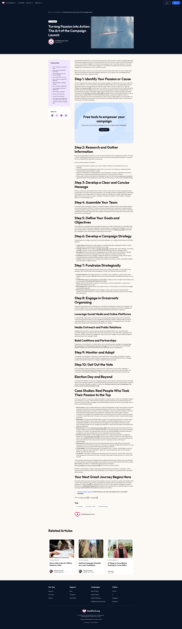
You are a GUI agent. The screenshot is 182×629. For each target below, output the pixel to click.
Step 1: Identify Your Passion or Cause (60, 67)
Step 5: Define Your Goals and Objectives (59, 80)
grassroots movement (126, 176)
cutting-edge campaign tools (90, 486)
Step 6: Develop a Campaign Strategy (59, 83)
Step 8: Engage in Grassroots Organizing (59, 89)
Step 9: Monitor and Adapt (59, 91)
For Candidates (56, 12)
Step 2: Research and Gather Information (59, 71)
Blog (49, 12)
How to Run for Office (90, 506)
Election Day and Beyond (58, 96)
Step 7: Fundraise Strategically (59, 86)
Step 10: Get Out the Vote (58, 94)
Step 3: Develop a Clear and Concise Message (59, 74)
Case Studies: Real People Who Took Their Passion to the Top (60, 99)
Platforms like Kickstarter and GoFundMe (96, 279)
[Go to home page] (3, 3)
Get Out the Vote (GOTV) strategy (92, 370)
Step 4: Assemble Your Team (59, 77)
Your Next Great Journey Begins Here (60, 102)
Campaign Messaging (103, 506)
